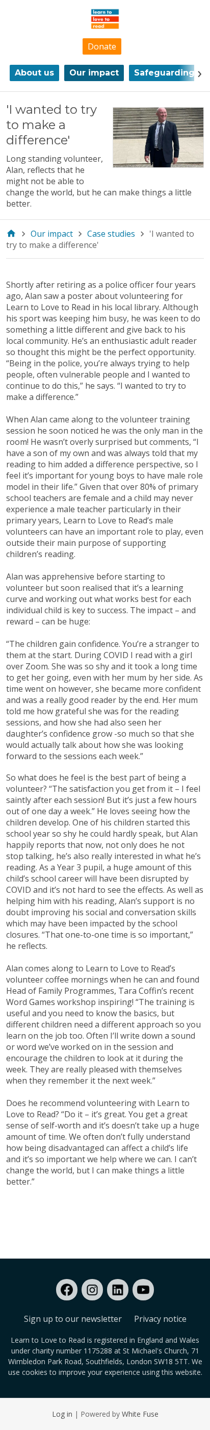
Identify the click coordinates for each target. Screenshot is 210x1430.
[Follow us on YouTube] (143, 1289)
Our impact (94, 73)
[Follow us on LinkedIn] (117, 1289)
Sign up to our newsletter (73, 1318)
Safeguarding (164, 73)
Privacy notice (160, 1318)
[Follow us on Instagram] (92, 1289)
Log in (62, 1414)
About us (34, 73)
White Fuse (140, 1414)
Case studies (111, 233)
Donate (102, 46)
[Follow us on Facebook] (66, 1289)
